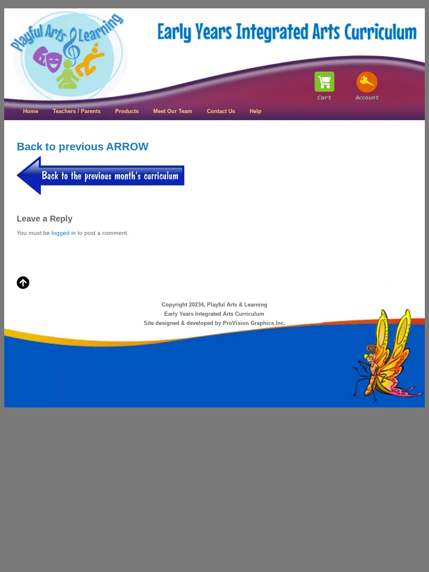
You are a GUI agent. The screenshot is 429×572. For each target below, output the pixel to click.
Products (127, 111)
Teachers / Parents (77, 111)
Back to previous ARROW (83, 146)
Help (255, 111)
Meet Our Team (172, 111)
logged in (64, 232)
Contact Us (221, 111)
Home (30, 111)
